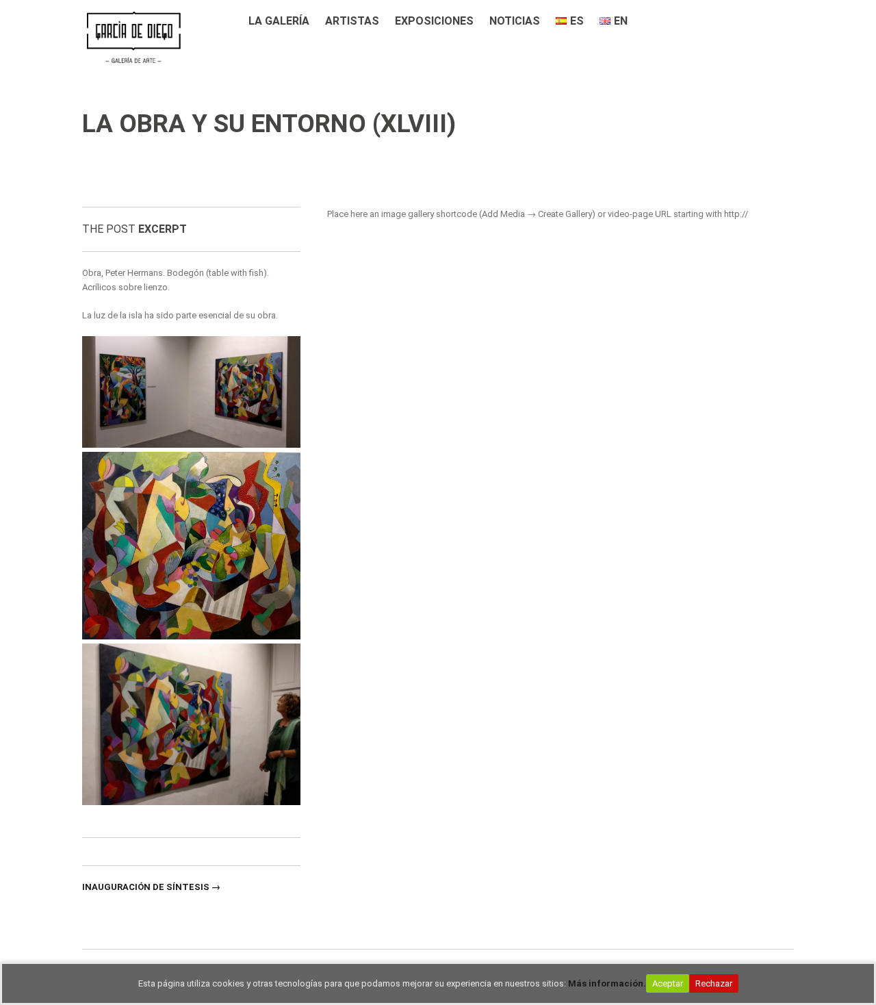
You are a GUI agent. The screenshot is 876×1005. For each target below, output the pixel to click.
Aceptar (667, 983)
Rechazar (713, 983)
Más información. (607, 983)
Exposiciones (434, 20)
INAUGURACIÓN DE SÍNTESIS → (151, 887)
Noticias (514, 20)
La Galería (278, 20)
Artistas (352, 20)
